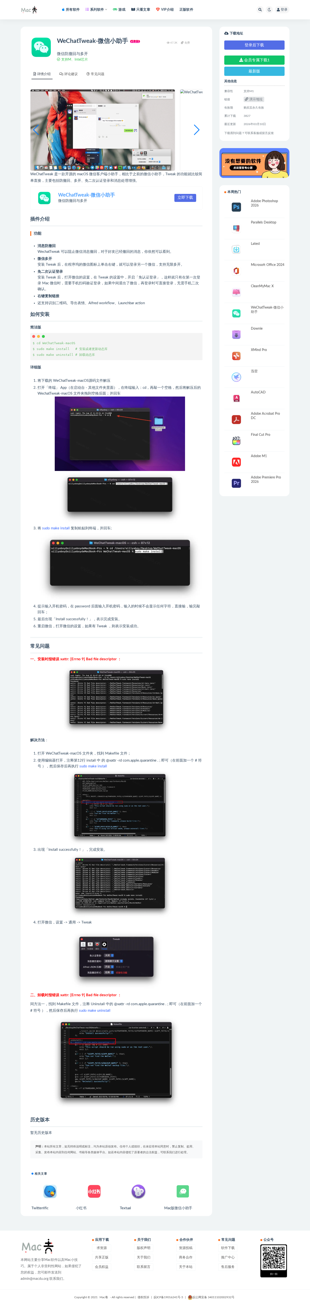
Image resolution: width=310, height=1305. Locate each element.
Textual (125, 1208)
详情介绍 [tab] (44, 74)
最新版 (254, 71)
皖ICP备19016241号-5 (168, 1297)
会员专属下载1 (256, 60)
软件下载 (228, 1248)
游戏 (121, 9)
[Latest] (236, 250)
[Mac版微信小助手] (182, 1191)
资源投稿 (186, 1248)
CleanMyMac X (262, 286)
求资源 (102, 1248)
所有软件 (73, 9)
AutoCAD (258, 392)
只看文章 (143, 9)
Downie (257, 328)
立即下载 (185, 197)
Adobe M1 (259, 456)
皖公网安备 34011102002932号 (213, 1297)
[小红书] (94, 1191)
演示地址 (255, 99)
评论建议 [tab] (71, 74)
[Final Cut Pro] (236, 441)
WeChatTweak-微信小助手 (86, 195)
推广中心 (228, 1257)
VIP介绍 (167, 9)
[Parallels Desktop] (236, 228)
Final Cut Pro (260, 435)
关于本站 (186, 1267)
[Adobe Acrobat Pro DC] (236, 420)
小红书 (81, 1208)
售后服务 (228, 1267)
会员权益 (101, 1267)
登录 (284, 9)
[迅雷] (236, 377)
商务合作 (186, 1257)
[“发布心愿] (254, 163)
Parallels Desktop (263, 222)
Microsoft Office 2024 (267, 265)
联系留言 (143, 1267)
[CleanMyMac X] (236, 292)
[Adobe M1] (236, 462)
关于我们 (143, 1257)
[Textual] (138, 1191)
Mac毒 (104, 1297)
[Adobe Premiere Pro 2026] (236, 483)
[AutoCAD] (236, 398)
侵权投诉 (143, 1297)
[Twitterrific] (50, 1191)
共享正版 (101, 1257)
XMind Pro (259, 350)
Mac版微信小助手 (178, 1208)
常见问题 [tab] (97, 74)
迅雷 (254, 371)
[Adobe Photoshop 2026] (236, 207)
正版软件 (186, 9)
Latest (255, 244)
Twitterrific (39, 1208)
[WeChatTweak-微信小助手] (236, 313)
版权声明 (143, 1248)
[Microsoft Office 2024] (236, 271)
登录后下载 (254, 45)
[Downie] (236, 334)
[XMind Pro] (236, 356)
